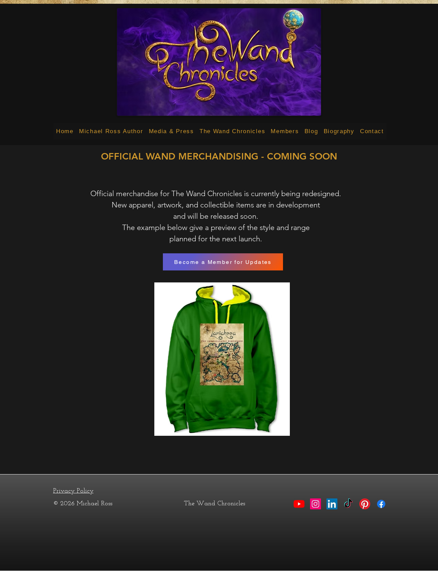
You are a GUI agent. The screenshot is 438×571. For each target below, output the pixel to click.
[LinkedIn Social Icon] (331, 503)
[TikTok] (348, 503)
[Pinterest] (364, 503)
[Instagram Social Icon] (315, 503)
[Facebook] (381, 503)
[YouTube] (299, 503)
